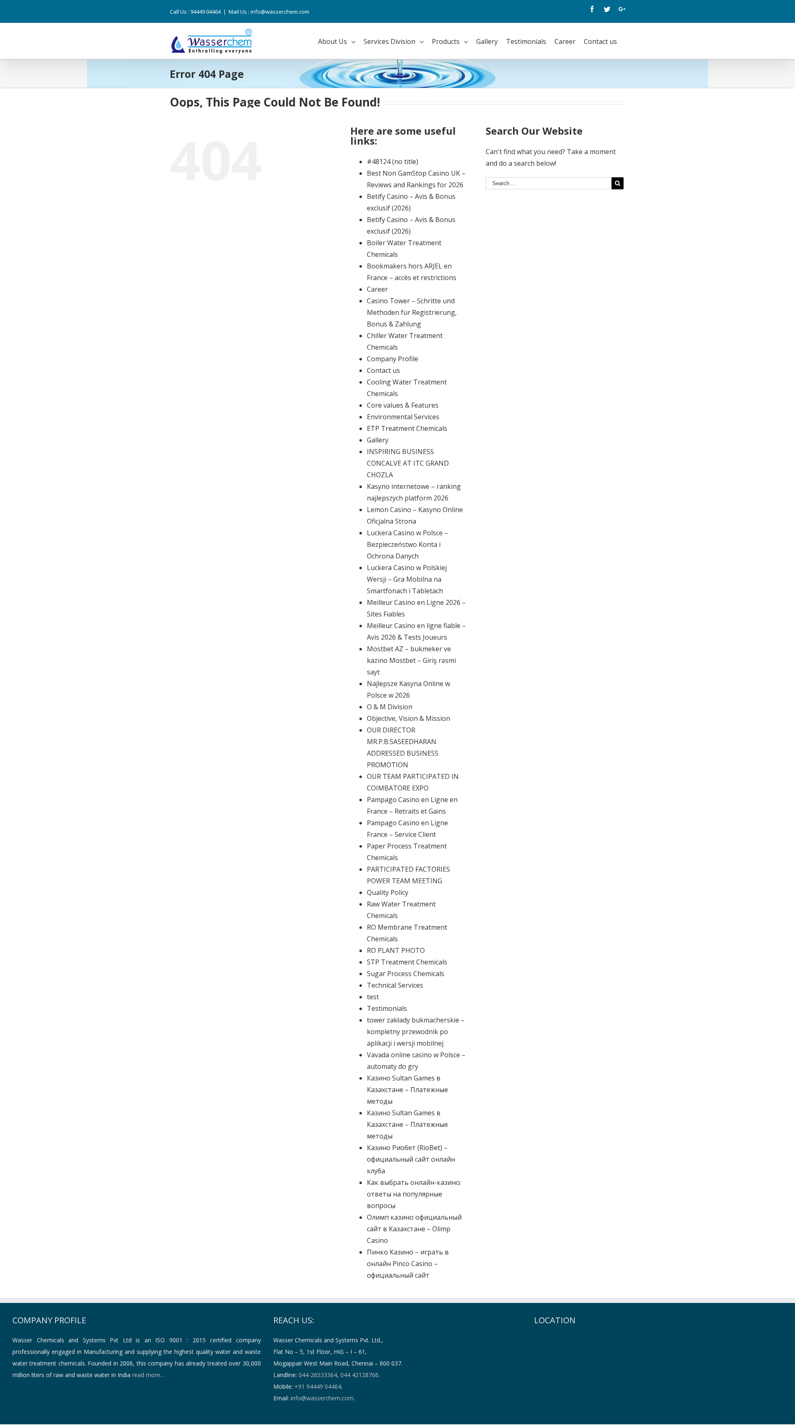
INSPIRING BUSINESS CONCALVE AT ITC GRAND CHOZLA (408, 463)
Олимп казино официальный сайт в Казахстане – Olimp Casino (414, 1229)
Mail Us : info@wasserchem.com (269, 11)
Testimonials (387, 1008)
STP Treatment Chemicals (407, 962)
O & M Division (389, 706)
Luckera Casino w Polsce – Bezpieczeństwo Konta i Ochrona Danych (407, 544)
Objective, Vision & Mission (408, 718)
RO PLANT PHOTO (396, 950)
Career (377, 289)
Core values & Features (402, 405)
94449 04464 (205, 11)
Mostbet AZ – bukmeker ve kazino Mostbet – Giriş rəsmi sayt (411, 660)
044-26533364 (318, 1375)
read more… (148, 1375)
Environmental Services (403, 416)
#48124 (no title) (392, 161)
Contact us (383, 370)
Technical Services (395, 985)
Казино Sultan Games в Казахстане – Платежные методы (407, 1089)
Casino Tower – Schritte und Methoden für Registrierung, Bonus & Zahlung (412, 312)
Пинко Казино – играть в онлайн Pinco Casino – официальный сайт (408, 1263)
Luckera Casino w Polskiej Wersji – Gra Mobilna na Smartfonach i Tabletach (407, 579)
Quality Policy (387, 892)
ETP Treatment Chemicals (407, 428)
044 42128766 (359, 1375)
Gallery (377, 440)
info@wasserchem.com (322, 1398)
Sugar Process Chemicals (405, 973)
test (373, 996)
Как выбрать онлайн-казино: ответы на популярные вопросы (414, 1194)
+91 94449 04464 (317, 1386)
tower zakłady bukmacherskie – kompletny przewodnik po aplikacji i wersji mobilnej (416, 1031)
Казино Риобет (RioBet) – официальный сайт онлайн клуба (411, 1159)
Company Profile (392, 358)
